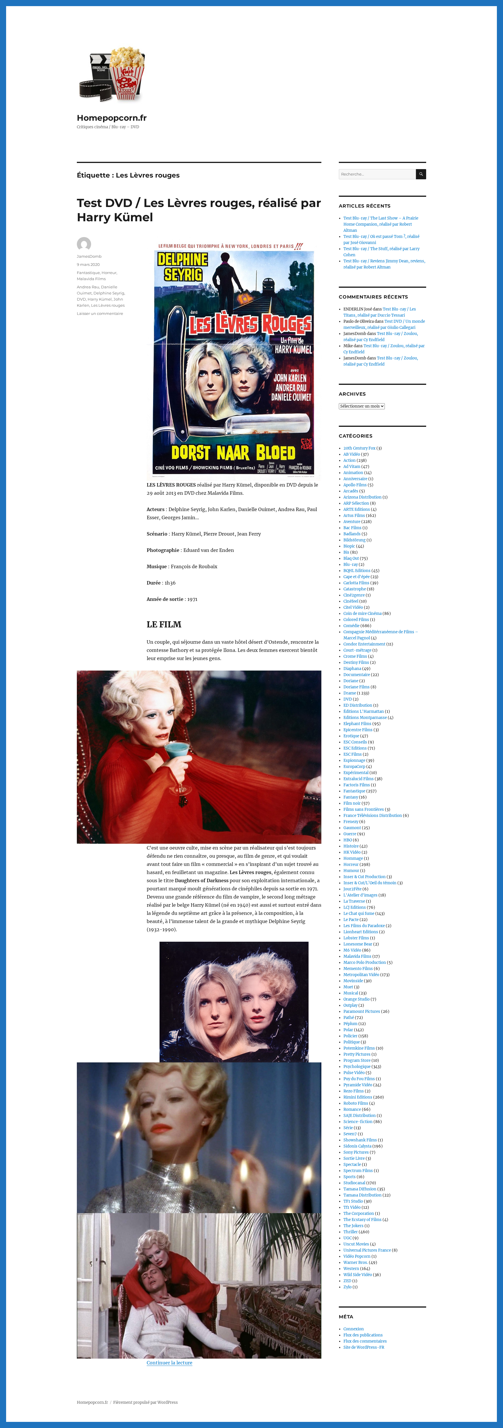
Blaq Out (351, 558)
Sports (349, 1176)
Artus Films (354, 515)
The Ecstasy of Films (362, 1219)
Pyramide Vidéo (357, 1085)
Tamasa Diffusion (359, 1189)
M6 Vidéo (352, 950)
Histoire (351, 846)
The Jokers (353, 1225)
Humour (351, 870)
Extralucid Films (358, 778)
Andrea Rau (88, 287)
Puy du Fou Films (359, 1078)
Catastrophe (354, 589)
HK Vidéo (352, 852)
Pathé (348, 1017)
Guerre (349, 833)
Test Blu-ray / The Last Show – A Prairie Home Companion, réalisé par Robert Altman (380, 224)
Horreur (109, 272)
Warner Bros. (355, 1262)
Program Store (357, 1060)
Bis (346, 552)
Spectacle (352, 1164)
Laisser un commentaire (100, 313)
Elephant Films (357, 723)
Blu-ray (350, 564)
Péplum (350, 1023)
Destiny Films (356, 662)
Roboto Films (355, 1103)
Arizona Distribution (362, 497)
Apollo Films (355, 485)
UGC (347, 1238)
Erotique (351, 736)
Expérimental (356, 772)
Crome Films (355, 656)
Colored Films (356, 619)
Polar (348, 1029)
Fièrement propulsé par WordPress (145, 1402)
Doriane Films (356, 687)
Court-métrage (357, 650)
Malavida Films (91, 278)
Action (349, 460)
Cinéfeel (350, 601)
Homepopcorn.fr (112, 118)
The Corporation (358, 1213)
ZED (347, 1280)
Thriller (350, 1231)
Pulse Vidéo (354, 1072)
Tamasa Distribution (362, 1195)
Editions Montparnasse (365, 717)
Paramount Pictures (361, 1011)
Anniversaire (355, 478)
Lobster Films (356, 938)
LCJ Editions (354, 907)
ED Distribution (357, 705)
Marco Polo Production (364, 962)
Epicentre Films (358, 729)
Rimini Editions (357, 1097)
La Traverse (354, 901)
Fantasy (350, 797)
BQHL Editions (357, 570)
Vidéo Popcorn (357, 1256)
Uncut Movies (356, 1244)
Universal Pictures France (367, 1250)
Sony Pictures (356, 1152)
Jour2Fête (352, 889)
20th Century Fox (359, 448)
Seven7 (350, 1133)
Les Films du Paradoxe (364, 925)
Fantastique (88, 272)
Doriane (350, 680)
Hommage (353, 858)
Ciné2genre (354, 595)
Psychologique (357, 1066)
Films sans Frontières (363, 809)
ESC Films (352, 754)
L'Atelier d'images (360, 895)
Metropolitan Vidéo (361, 974)
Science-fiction (358, 1121)
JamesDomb (89, 256)
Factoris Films (356, 785)
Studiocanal (354, 1182)
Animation (353, 472)
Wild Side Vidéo (357, 1274)
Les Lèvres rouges (108, 305)
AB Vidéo (351, 454)
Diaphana (352, 668)
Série (348, 1127)
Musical (350, 993)
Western (351, 1268)
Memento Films (358, 968)
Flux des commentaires (365, 1341)
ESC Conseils (355, 742)
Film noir (352, 803)
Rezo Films (353, 1091)
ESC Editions (355, 748)
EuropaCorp (354, 766)
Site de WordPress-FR (363, 1347)
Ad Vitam (351, 466)
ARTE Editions (356, 509)
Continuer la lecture (169, 1363)
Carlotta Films (356, 582)
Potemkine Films (359, 1048)
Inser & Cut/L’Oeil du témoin (369, 882)
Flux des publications (363, 1335)
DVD (81, 299)
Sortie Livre (354, 1158)
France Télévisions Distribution (372, 815)
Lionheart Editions (360, 931)
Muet (348, 987)
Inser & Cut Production (364, 876)
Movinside (353, 980)
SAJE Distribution (359, 1115)
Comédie (351, 625)
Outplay (350, 1005)
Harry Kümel (100, 299)
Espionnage (354, 760)
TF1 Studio (353, 1201)
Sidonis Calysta (357, 1146)
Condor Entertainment (364, 644)
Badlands (352, 533)
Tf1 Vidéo (352, 1207)
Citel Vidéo (353, 607)
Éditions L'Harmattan (363, 711)
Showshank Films (360, 1140)
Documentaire (356, 674)
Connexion (353, 1329)
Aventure (351, 521)
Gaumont (352, 827)
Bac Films (352, 527)
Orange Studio (356, 999)
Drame (349, 693)
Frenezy (350, 821)
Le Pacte (351, 919)
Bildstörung (354, 540)
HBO (347, 840)
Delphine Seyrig (108, 293)
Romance (352, 1109)
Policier (350, 1036)
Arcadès (350, 491)
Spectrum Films (358, 1170)
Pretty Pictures (357, 1054)
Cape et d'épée (356, 576)
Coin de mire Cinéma (362, 613)
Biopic (349, 546)
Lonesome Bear (357, 944)
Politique (351, 1042)
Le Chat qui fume (358, 913)
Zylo (347, 1287)
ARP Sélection (356, 503)
